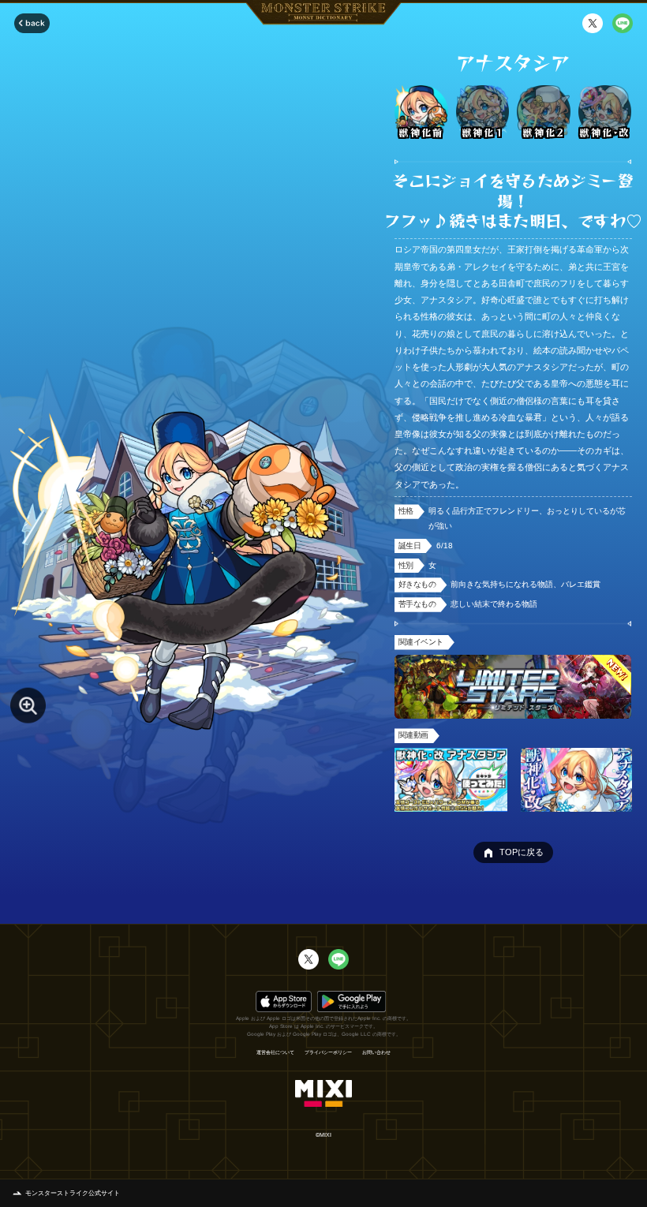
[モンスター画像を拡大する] (28, 705)
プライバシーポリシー (328, 1052)
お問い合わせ (376, 1052)
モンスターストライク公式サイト (72, 1193)
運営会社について (275, 1052)
